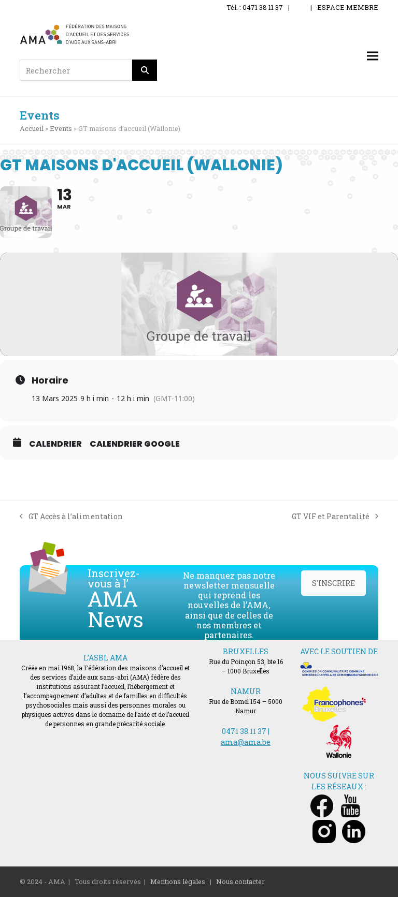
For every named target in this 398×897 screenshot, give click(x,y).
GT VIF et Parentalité (330, 516)
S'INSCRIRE (333, 583)
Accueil (32, 128)
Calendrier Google (135, 444)
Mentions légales (177, 881)
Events (61, 128)
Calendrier (55, 444)
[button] (372, 56)
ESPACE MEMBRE (347, 7)
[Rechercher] (144, 70)
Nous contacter (240, 881)
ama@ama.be (246, 742)
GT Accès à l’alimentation (71, 516)
